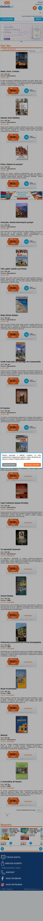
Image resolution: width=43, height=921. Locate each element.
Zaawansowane (9, 465)
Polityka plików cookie (22, 459)
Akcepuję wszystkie (32, 465)
